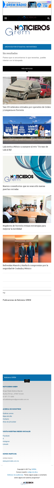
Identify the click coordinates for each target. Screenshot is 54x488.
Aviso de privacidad (9, 422)
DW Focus (27, 18)
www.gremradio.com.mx (11, 461)
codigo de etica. (32, 472)
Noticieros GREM (27, 30)
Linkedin (5, 444)
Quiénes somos (8, 413)
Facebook (6, 436)
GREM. (33, 469)
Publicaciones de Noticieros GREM (17, 300)
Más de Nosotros (27, 380)
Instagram (6, 441)
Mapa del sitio (7, 416)
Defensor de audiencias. (15, 475)
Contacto (6, 419)
